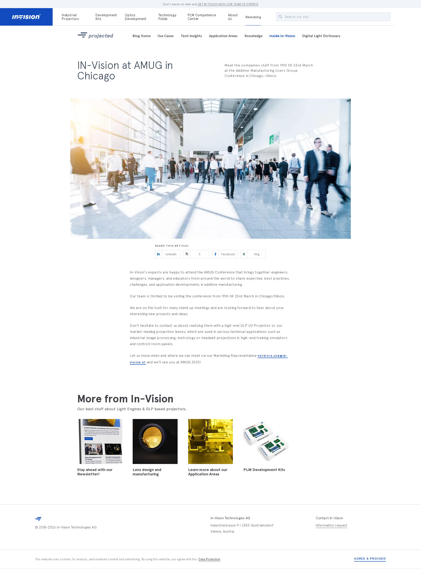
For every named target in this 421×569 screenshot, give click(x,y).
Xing (256, 254)
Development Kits (106, 17)
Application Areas (223, 36)
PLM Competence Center (202, 17)
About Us (233, 17)
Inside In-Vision (282, 36)
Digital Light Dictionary (321, 36)
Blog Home (141, 36)
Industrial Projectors (70, 17)
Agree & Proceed (370, 558)
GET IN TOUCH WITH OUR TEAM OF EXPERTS (228, 4)
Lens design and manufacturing (147, 471)
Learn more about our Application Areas (207, 471)
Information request (331, 525)
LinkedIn (171, 254)
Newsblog (253, 17)
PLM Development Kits (264, 469)
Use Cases (166, 36)
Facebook (228, 254)
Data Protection (209, 559)
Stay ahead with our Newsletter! (94, 471)
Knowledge (253, 36)
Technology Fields (167, 17)
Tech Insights (191, 36)
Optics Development (135, 17)
